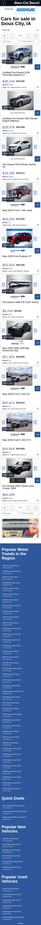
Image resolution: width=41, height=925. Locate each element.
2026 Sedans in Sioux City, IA (11, 641)
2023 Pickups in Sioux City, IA (11, 647)
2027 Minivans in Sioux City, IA (11, 772)
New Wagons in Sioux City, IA (11, 851)
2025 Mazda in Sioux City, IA (11, 698)
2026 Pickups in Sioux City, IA (11, 572)
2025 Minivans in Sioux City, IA (11, 749)
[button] (3, 55)
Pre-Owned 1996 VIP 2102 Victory (20, 302)
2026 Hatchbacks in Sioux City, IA (12, 692)
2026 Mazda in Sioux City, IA (11, 584)
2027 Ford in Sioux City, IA (10, 624)
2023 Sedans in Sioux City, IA (11, 761)
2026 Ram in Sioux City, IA (10, 601)
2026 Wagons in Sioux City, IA (11, 629)
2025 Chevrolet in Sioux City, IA (12, 715)
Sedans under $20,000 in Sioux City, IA (14, 818)
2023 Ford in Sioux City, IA (10, 652)
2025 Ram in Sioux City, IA (10, 744)
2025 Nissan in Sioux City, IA (11, 721)
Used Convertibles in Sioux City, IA (12, 918)
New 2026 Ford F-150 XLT (16, 394)
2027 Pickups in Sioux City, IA (11, 635)
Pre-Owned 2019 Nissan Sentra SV (19, 165)
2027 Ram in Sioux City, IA (10, 664)
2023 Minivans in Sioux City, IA (11, 778)
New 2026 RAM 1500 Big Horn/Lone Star (15, 349)
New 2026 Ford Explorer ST (17, 256)
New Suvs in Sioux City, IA (10, 840)
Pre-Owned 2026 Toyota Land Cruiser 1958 (18, 487)
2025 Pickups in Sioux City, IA (11, 681)
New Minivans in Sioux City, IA (11, 868)
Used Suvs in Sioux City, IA (10, 890)
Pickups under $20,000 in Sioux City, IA (14, 812)
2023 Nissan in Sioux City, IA (11, 687)
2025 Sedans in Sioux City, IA (11, 784)
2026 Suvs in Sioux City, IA (10, 566)
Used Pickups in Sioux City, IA (11, 895)
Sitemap (20, 923)
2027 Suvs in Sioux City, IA (10, 589)
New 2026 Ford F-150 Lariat (17, 210)
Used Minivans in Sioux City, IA (11, 907)
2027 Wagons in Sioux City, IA (11, 755)
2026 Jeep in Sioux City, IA (10, 595)
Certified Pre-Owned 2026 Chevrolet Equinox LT (16, 73)
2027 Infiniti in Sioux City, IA (10, 675)
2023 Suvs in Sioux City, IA (10, 618)
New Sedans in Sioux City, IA (11, 857)
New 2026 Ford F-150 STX (16, 440)
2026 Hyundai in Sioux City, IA (11, 606)
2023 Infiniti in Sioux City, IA (10, 738)
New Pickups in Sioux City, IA (11, 845)
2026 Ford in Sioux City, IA (10, 578)
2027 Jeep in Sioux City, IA (10, 704)
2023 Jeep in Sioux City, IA (10, 709)
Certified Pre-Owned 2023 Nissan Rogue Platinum (20, 119)
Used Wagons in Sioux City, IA (11, 912)
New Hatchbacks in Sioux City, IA (12, 862)
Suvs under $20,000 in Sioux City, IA (13, 807)
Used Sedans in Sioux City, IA (11, 901)
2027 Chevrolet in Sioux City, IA (12, 669)
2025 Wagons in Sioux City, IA (11, 767)
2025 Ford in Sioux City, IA (10, 658)
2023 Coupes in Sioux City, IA (11, 789)
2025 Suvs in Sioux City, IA (10, 612)
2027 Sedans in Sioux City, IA (11, 727)
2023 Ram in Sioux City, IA (10, 732)
